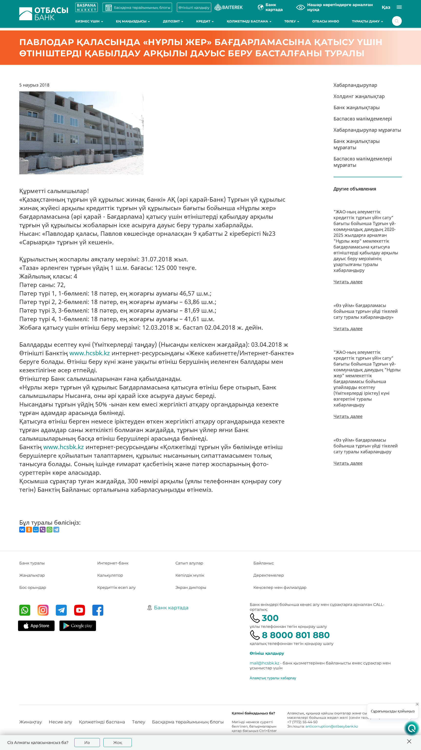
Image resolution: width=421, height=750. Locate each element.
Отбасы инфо (325, 21)
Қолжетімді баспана (248, 21)
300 (270, 618)
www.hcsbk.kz (89, 353)
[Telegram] (56, 530)
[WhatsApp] (49, 530)
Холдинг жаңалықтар (359, 96)
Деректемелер (268, 575)
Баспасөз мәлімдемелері (363, 118)
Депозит (172, 21)
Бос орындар (32, 587)
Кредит (203, 21)
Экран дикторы (190, 587)
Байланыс (263, 563)
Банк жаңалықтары (357, 107)
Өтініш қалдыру (267, 653)
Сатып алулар (189, 563)
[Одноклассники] (29, 530)
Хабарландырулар (355, 85)
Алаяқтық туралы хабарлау (273, 677)
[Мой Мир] (36, 530)
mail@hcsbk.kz (264, 663)
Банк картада (171, 608)
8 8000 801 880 (296, 635)
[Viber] (43, 530)
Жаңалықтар (32, 575)
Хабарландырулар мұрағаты (367, 130)
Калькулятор (110, 575)
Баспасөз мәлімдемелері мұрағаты (363, 161)
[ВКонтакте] (22, 530)
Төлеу (290, 21)
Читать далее (348, 282)
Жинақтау (30, 722)
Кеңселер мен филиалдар (279, 587)
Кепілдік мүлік (189, 575)
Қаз (386, 7)
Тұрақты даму (366, 21)
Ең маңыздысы (131, 21)
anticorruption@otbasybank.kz (332, 726)
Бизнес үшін (88, 21)
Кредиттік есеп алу (116, 587)
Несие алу (60, 722)
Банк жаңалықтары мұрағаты (357, 144)
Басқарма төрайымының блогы (188, 722)
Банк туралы (32, 563)
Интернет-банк (112, 563)
